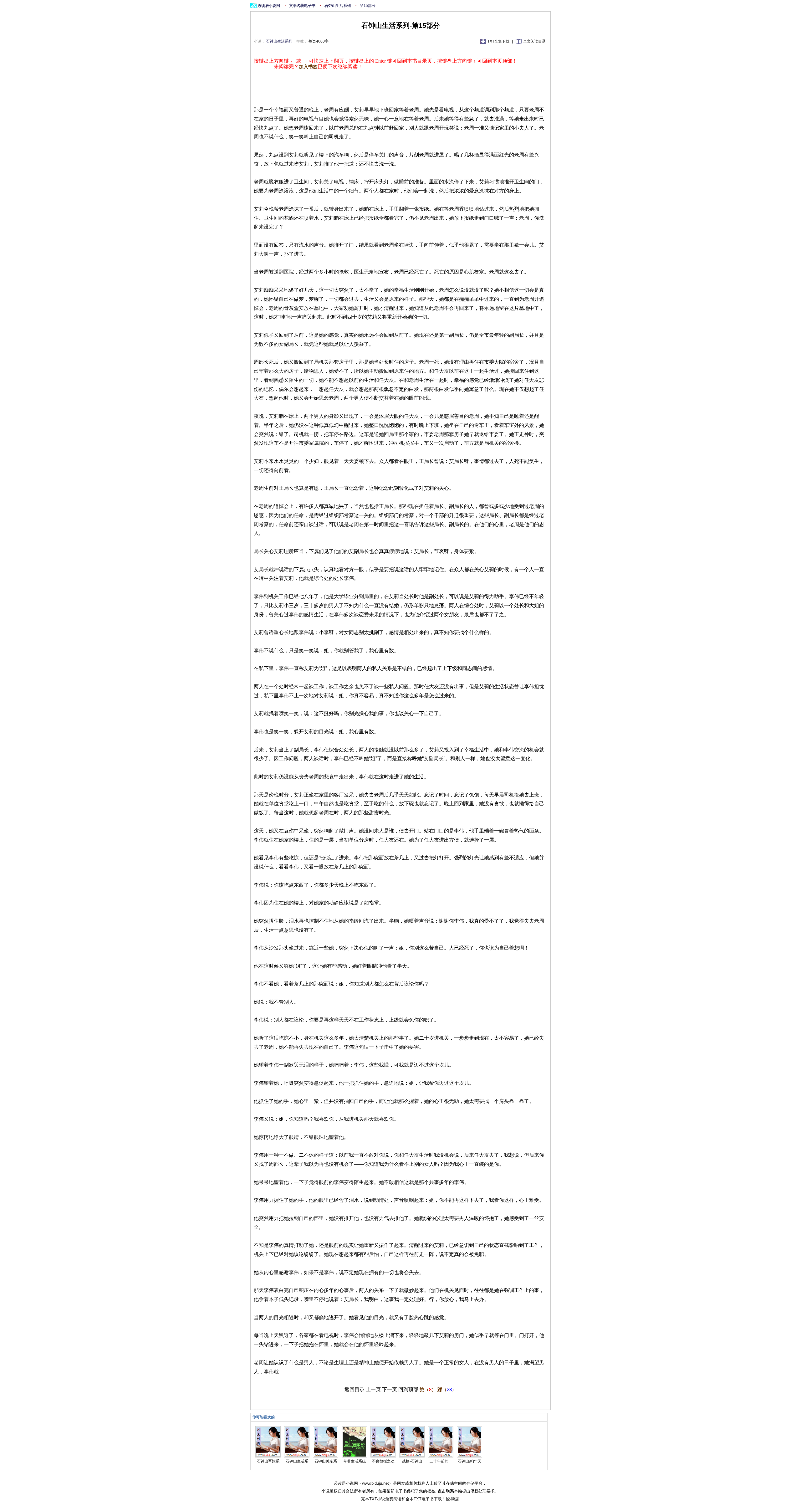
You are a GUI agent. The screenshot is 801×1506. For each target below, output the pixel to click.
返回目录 (354, 1389)
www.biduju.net (375, 1483)
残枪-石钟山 (412, 1461)
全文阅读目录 (534, 41)
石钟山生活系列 (338, 5)
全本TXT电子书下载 (424, 1499)
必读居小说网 (269, 5)
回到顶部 (408, 1389)
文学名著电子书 (302, 5)
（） (428, 1389)
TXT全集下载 (498, 41)
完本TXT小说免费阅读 (381, 1499)
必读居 (453, 1499)
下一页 (389, 1389)
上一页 (373, 1389)
